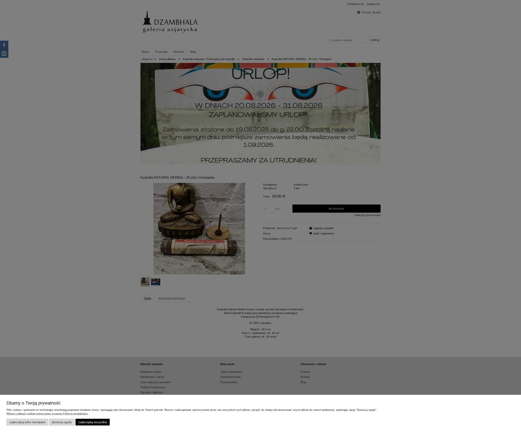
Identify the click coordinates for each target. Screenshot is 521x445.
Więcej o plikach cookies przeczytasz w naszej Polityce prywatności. (47, 413)
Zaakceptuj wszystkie (92, 422)
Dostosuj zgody (62, 422)
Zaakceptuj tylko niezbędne (27, 422)
